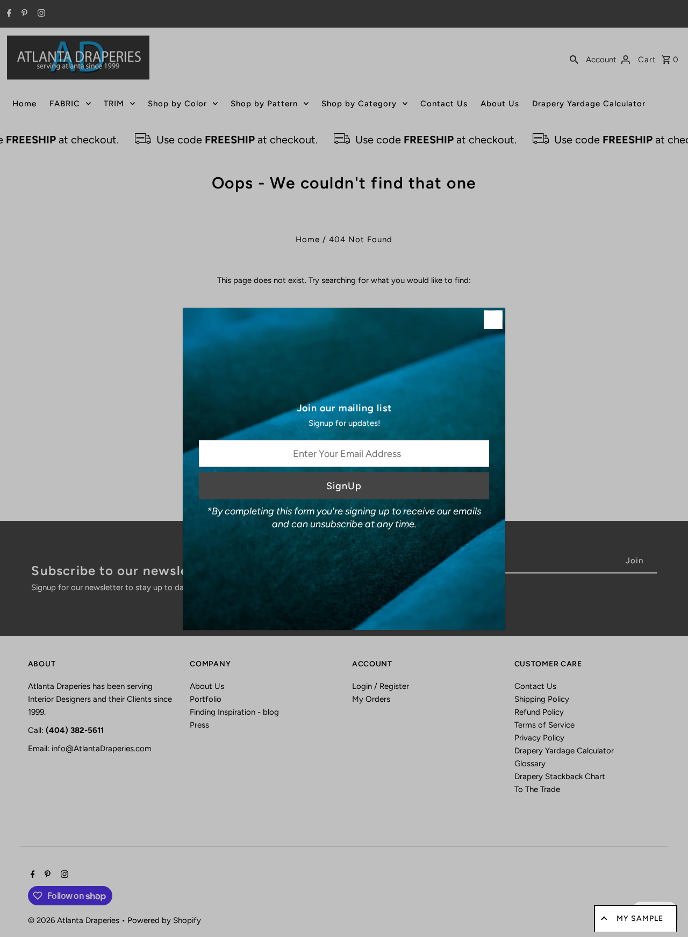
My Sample (640, 918)
